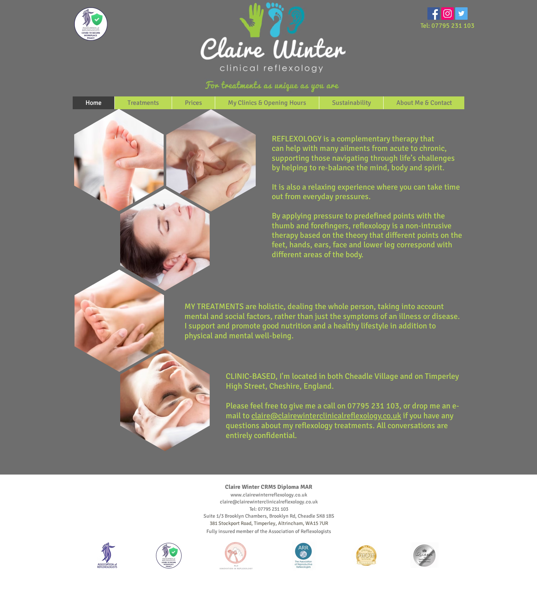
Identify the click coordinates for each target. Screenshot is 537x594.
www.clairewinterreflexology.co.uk (269, 495)
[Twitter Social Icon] (461, 13)
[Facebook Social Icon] (433, 13)
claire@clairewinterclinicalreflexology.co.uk (326, 415)
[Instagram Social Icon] (447, 13)
